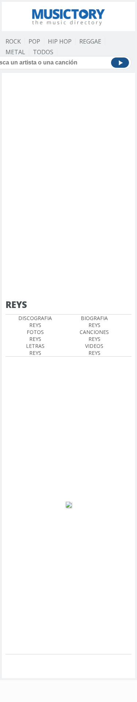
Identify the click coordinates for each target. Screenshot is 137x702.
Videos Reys (94, 349)
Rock (13, 41)
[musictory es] (68, 15)
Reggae (90, 41)
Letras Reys (35, 349)
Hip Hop (60, 41)
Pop (34, 41)
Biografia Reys (94, 321)
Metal (15, 52)
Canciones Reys (94, 335)
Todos (43, 52)
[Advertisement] (68, 116)
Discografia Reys (35, 321)
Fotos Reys (35, 335)
